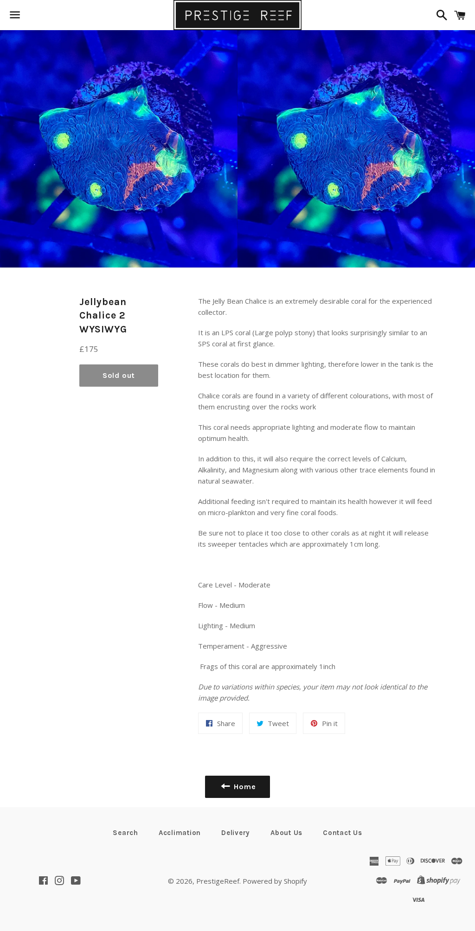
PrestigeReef (217, 881)
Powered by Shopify (275, 881)
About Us (286, 833)
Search (125, 833)
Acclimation (180, 833)
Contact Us (342, 833)
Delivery (235, 833)
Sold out (119, 375)
